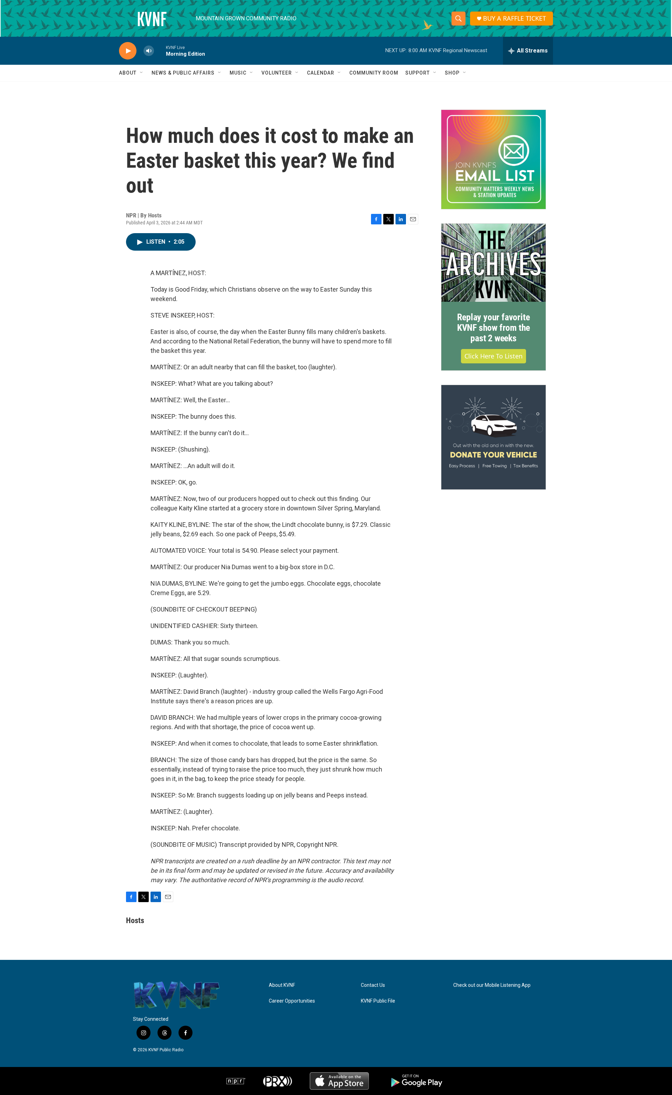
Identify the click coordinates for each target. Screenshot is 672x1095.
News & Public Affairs (183, 73)
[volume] (149, 51)
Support (417, 73)
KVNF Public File (378, 1001)
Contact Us (373, 985)
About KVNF (282, 985)
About (127, 73)
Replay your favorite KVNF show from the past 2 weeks (493, 327)
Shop (452, 73)
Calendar (320, 73)
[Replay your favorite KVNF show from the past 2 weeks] (493, 263)
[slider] (160, 50)
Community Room (373, 73)
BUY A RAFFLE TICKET (514, 18)
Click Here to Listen (493, 356)
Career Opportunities (292, 1001)
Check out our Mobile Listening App (492, 985)
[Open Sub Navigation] (142, 73)
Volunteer (276, 73)
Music (238, 73)
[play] (127, 51)
